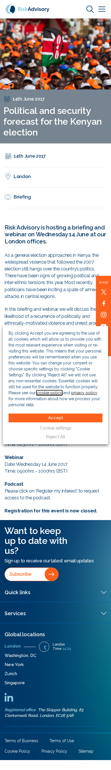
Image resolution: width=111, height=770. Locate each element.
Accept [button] (55, 417)
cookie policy (49, 393)
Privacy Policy (54, 751)
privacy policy (84, 393)
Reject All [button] (55, 436)
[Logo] (27, 9)
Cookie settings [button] (55, 428)
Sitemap (86, 751)
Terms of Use (62, 740)
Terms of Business (21, 740)
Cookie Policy (17, 751)
